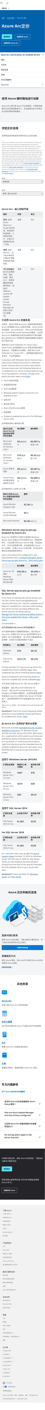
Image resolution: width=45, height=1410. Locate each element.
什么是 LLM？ (7, 1369)
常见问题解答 (6, 80)
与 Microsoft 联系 (8, 1395)
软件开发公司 (6, 1300)
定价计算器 (7, 1021)
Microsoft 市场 (7, 1304)
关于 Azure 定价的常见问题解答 (13, 1091)
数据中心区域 (6, 1225)
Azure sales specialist (16, 167)
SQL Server (16, 877)
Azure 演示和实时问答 (9, 1290)
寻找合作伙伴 (6, 1307)
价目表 (3, 65)
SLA (3, 1042)
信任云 (5, 1228)
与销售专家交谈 (22, 947)
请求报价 (7, 37)
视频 (4, 1340)
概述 (3, 60)
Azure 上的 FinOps (8, 1261)
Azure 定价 (6, 1250)
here (28, 376)
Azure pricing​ (8, 173)
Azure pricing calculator (31, 163)
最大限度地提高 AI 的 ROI (10, 1264)
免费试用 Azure (22, 37)
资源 (3, 74)
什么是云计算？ (7, 1351)
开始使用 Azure (7, 1217)
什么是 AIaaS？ (7, 1365)
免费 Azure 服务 (7, 1253)
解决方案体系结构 (8, 1282)
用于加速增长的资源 (8, 1279)
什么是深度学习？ (8, 1362)
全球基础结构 (6, 1221)
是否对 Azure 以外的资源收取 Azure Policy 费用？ (19, 1102)
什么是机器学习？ (8, 1358)
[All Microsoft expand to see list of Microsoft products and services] (3, 3)
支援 (4, 1286)
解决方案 (5, 1275)
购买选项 (4, 70)
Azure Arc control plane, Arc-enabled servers (20, 55)
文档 (4, 1063)
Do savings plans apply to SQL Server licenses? (18, 1136)
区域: (3, 178)
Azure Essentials (7, 1232)
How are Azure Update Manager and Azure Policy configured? (19, 1114)
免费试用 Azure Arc (11, 43)
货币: (3, 190)
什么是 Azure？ (7, 1214)
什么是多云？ (6, 1354)
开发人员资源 (6, 1325)
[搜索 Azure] (8, 3)
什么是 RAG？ (7, 1376)
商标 (26, 1395)
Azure (4, 8)
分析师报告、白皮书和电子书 (11, 1336)
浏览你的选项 (6, 967)
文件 (4, 1318)
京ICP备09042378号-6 (9, 1399)
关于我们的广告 (33, 1395)
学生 (4, 1329)
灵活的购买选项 (7, 1257)
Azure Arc (5, 84)
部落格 (5, 1322)
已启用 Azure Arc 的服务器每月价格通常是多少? (20, 1125)
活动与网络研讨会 (8, 1333)
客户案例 (5, 1236)
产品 (4, 1246)
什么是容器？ (6, 1372)
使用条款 (21, 1395)
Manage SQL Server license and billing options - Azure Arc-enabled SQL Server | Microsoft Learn (22, 617)
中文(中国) (9, 1383)
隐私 (16, 1395)
